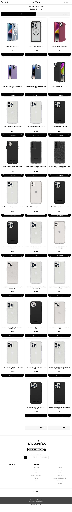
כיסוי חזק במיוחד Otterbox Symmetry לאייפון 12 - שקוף (36, 207)
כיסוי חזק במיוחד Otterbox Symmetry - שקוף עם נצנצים (12, 127)
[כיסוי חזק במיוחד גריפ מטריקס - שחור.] (59, 72)
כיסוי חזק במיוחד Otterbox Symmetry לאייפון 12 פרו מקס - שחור (12, 247)
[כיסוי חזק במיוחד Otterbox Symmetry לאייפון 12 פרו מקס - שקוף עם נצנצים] (36, 272)
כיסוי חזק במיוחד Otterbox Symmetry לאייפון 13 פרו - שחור (59, 408)
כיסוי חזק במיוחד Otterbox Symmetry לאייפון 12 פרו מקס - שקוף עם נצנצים (36, 287)
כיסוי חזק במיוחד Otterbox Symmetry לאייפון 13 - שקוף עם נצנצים (12, 287)
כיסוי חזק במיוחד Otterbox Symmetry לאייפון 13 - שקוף (59, 328)
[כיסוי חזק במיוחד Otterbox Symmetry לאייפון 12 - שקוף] (36, 192)
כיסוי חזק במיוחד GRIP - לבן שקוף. (12, 46)
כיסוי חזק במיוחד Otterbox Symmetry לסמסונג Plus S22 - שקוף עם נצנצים (59, 167)
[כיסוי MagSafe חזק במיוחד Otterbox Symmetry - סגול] (12, 72)
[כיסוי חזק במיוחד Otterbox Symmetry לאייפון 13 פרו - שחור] (59, 112)
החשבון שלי (36, 467)
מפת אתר (60, 467)
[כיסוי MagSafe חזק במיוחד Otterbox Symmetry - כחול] (36, 72)
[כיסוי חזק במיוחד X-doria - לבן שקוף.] (12, 31)
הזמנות (36, 470)
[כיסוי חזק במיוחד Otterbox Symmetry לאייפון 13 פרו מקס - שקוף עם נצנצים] (59, 352)
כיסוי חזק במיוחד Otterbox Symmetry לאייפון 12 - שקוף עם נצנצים (59, 247)
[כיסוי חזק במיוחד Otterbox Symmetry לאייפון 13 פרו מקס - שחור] (36, 392)
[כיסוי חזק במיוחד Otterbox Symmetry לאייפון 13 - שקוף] (59, 312)
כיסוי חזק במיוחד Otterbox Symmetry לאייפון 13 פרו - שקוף (12, 368)
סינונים (18, 14)
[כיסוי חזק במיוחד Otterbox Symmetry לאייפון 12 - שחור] (12, 152)
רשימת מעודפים (36, 481)
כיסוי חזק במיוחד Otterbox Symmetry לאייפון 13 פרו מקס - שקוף (36, 368)
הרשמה (25, 457)
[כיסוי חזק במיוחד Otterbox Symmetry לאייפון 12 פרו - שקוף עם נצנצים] (36, 232)
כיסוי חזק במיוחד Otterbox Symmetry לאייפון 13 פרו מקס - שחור (36, 408)
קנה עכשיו (60, 55)
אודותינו (60, 483)
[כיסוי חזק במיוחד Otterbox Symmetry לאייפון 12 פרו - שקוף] (12, 192)
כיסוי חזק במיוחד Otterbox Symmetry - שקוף (36, 126)
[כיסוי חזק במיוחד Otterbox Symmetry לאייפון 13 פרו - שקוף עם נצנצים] (12, 112)
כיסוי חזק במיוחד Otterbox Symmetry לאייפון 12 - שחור (12, 167)
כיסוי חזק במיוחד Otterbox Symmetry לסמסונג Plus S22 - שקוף (36, 167)
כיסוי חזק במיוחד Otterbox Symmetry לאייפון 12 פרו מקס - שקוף (59, 287)
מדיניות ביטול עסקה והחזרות (60, 478)
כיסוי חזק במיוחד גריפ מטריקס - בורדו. (59, 46)
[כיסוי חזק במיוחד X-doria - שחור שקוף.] (36, 31)
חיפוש (60, 473)
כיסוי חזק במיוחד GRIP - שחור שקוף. (36, 46)
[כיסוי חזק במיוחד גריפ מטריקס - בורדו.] (59, 31)
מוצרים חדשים (60, 475)
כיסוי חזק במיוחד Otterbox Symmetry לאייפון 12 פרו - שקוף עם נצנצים (36, 247)
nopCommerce (39, 500)
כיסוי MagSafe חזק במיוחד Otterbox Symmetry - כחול (36, 87)
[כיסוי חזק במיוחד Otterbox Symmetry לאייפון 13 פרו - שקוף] (36, 112)
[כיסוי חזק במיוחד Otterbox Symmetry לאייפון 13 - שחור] (36, 312)
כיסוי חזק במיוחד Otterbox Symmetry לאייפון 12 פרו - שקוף (12, 207)
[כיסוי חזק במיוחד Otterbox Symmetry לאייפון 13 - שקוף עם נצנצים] (12, 272)
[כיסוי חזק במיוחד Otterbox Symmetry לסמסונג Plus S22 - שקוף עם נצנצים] (59, 152)
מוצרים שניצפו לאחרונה (36, 475)
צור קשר (60, 470)
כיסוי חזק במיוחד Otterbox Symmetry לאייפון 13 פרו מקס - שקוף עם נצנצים (59, 368)
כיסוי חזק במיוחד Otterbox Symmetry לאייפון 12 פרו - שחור (59, 207)
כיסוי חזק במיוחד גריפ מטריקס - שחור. (59, 86)
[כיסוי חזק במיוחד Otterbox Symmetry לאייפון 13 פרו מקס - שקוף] (36, 352)
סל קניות (36, 478)
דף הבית (42, 6)
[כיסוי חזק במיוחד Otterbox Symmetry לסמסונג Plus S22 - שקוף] (36, 152)
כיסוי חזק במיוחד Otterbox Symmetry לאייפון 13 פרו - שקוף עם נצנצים (12, 328)
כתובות (36, 473)
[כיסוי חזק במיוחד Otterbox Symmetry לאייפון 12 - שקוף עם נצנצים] (59, 232)
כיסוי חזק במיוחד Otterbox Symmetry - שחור (59, 126)
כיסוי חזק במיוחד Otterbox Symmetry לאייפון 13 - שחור (36, 328)
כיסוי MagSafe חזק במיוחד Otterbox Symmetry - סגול (12, 87)
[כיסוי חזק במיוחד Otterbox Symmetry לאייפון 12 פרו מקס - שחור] (12, 232)
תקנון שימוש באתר (60, 481)
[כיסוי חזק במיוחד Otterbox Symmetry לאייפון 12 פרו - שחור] (59, 192)
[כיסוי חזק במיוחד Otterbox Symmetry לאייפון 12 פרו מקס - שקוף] (59, 272)
